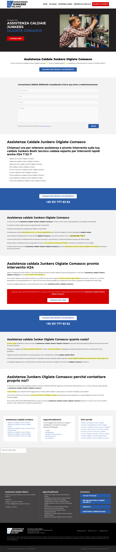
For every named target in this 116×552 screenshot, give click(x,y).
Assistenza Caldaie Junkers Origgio (19, 434)
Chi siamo (53, 4)
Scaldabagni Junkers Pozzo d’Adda (55, 500)
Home (45, 4)
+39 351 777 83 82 (89, 496)
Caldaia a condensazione (53, 434)
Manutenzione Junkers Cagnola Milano (56, 506)
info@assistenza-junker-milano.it (94, 501)
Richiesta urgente (100, 4)
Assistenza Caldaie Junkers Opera (19, 432)
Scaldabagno (49, 432)
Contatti (87, 507)
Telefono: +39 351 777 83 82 (13, 502)
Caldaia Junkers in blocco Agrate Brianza (56, 501)
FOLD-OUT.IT (90, 548)
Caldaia (47, 430)
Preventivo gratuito (82, 4)
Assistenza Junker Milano (94, 511)
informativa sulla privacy (45, 126)
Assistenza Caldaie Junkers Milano (19, 422)
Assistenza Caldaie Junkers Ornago (19, 436)
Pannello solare (50, 436)
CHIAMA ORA (15, 39)
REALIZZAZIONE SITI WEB (102, 548)
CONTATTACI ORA (58, 300)
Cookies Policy (103, 530)
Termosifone (49, 438)
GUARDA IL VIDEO (11, 507)
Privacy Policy (92, 530)
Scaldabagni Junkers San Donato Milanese (57, 498)
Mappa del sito (81, 530)
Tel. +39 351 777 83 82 (33, 531)
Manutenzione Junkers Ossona (54, 508)
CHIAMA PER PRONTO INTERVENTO (58, 69)
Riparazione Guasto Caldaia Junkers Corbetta (58, 517)
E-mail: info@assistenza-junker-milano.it (17, 504)
